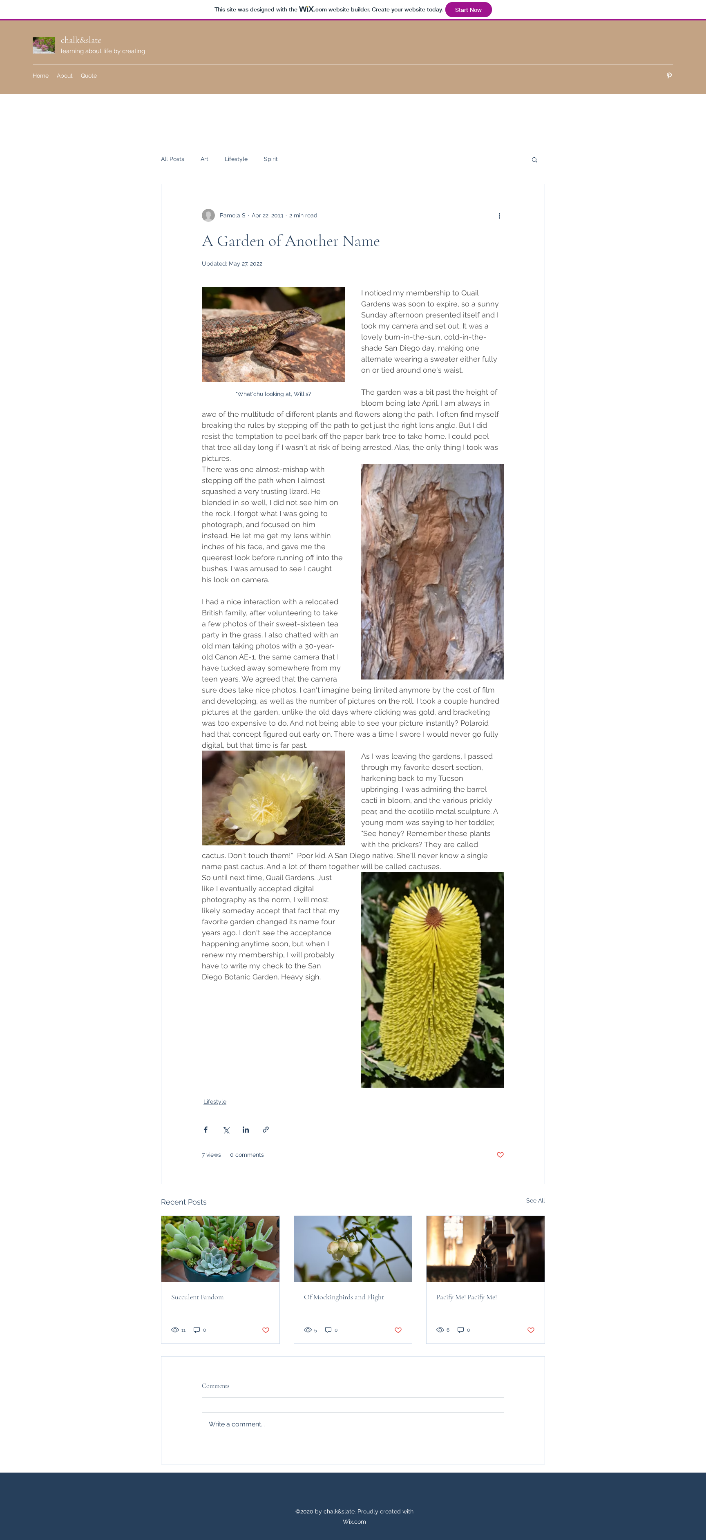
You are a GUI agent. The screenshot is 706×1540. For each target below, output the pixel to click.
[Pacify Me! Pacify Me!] (486, 1249)
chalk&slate (81, 40)
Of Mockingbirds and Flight (344, 1296)
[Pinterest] (669, 76)
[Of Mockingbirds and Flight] (353, 1249)
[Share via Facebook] (206, 1129)
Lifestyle (236, 159)
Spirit (271, 159)
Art (204, 159)
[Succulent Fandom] (220, 1249)
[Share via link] (266, 1129)
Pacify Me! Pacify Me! (466, 1296)
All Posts (172, 159)
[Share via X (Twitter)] (226, 1129)
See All (535, 1200)
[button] (534, 159)
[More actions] (499, 215)
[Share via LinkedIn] (246, 1129)
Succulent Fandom (197, 1296)
